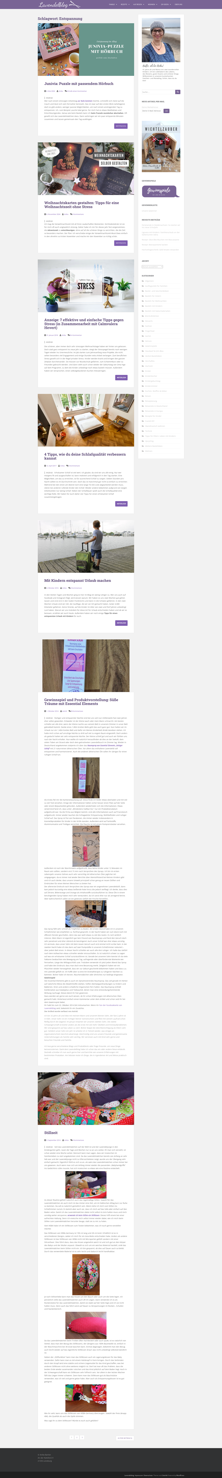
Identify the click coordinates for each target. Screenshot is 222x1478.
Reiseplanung (151, 401)
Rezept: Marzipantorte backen (155, 244)
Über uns (178, 4)
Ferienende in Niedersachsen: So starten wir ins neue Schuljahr (161, 226)
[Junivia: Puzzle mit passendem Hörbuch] (86, 49)
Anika (61, 91)
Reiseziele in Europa (154, 411)
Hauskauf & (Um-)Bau (154, 351)
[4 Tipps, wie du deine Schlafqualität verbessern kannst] (86, 420)
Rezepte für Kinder (153, 416)
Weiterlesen (121, 126)
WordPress (180, 1475)
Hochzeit (149, 366)
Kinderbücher (151, 376)
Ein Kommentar (76, 335)
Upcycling (149, 441)
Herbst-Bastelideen (153, 356)
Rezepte (124, 4)
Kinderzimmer (151, 386)
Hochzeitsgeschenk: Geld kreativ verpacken (160, 249)
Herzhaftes (150, 361)
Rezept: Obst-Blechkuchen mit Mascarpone (160, 239)
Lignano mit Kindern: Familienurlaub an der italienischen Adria (161, 233)
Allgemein (149, 281)
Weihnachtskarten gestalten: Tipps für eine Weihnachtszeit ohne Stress (81, 204)
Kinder (148, 371)
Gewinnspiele (151, 346)
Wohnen (151, 4)
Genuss (148, 341)
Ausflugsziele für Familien (156, 286)
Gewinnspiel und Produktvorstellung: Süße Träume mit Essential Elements (81, 701)
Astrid (64, 711)
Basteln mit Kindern (153, 306)
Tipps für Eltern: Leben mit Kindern (160, 436)
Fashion (148, 326)
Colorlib (164, 1475)
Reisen (148, 396)
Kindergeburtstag (152, 381)
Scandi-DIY (149, 421)
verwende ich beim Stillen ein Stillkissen (83, 1215)
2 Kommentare (78, 214)
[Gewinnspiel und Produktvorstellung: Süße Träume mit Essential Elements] (86, 665)
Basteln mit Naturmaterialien (157, 311)
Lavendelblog (129, 1475)
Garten (148, 336)
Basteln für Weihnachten (156, 301)
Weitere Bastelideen (154, 446)
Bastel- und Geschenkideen (157, 291)
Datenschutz (148, 1475)
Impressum (139, 1475)
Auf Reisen (137, 4)
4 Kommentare (76, 588)
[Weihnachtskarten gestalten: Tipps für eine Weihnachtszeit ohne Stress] (86, 168)
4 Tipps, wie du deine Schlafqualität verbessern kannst (85, 456)
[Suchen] (177, 92)
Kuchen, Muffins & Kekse (156, 391)
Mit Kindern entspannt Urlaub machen (77, 580)
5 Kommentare (74, 466)
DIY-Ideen (165, 4)
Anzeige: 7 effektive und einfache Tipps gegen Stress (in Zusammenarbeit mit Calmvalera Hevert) (84, 323)
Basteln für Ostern (153, 296)
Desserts (149, 321)
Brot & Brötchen (152, 316)
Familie (112, 4)
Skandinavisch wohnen (155, 426)
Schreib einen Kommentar (77, 91)
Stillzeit (51, 1132)
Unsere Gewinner (149, 211)
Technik (148, 431)
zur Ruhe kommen (85, 101)
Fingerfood (149, 331)
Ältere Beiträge (124, 1438)
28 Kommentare (77, 711)
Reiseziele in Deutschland (156, 406)
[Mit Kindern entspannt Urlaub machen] (86, 546)
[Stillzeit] (86, 1098)
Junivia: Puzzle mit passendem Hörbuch (78, 83)
